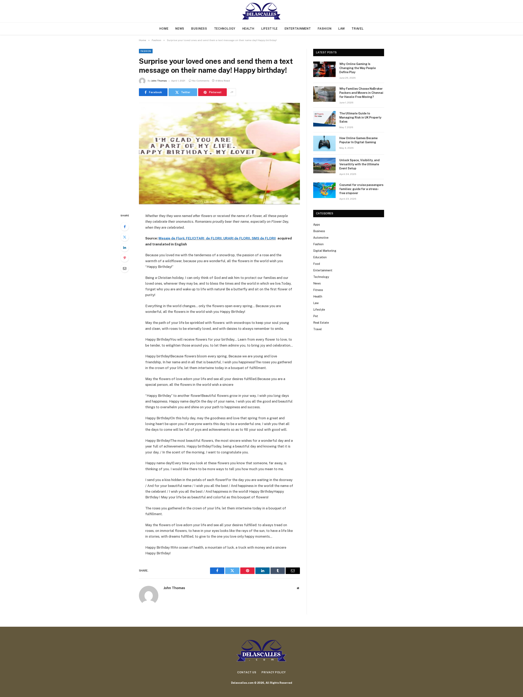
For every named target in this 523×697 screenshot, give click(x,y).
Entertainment (298, 28)
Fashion (324, 28)
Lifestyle (269, 28)
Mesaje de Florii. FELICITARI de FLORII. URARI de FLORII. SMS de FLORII (217, 238)
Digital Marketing (324, 250)
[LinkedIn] (125, 247)
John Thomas (159, 80)
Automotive (321, 237)
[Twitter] (125, 237)
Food (316, 263)
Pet (315, 316)
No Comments (200, 80)
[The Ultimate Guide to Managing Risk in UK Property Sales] (324, 118)
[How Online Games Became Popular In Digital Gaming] (324, 143)
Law (341, 28)
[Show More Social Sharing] (232, 92)
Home (163, 28)
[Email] (125, 268)
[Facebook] (125, 227)
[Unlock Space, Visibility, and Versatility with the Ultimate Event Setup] (324, 165)
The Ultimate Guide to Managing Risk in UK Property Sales (360, 117)
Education (320, 257)
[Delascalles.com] (262, 11)
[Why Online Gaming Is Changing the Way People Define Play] (324, 69)
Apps (316, 224)
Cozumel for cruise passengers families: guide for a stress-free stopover (361, 189)
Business (199, 28)
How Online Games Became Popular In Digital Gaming (358, 140)
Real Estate (321, 322)
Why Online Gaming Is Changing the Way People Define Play (357, 68)
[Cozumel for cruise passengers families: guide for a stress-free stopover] (324, 190)
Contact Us (246, 672)
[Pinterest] (125, 258)
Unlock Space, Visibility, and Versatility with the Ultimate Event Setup (359, 164)
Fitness (318, 290)
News (179, 28)
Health (248, 28)
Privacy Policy (274, 672)
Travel (357, 28)
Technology (224, 28)
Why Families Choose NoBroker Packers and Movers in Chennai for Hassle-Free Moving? (361, 92)
